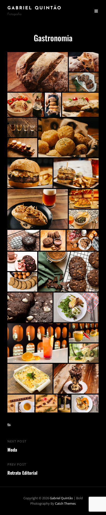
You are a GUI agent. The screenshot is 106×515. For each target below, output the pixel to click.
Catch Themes (65, 503)
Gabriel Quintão (34, 8)
